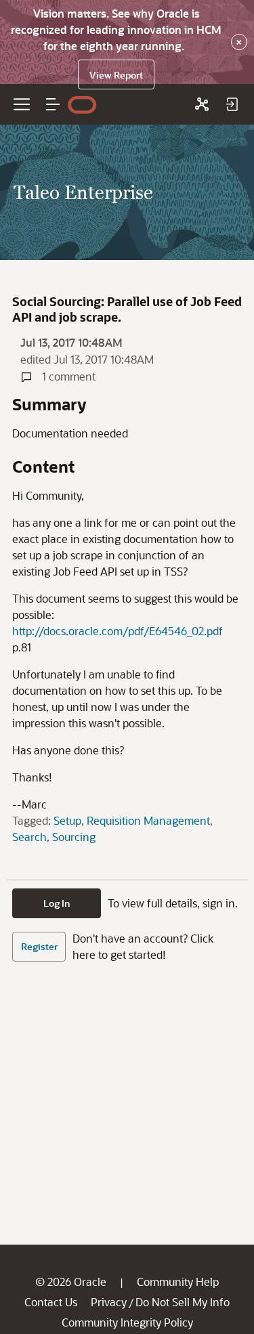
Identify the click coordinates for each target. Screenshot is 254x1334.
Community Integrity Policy (127, 1322)
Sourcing (74, 837)
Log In (56, 903)
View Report (116, 74)
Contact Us (50, 1302)
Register (39, 946)
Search (29, 837)
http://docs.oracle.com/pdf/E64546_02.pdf (117, 631)
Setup (67, 820)
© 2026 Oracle (70, 1281)
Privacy (109, 1302)
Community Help (178, 1281)
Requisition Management (148, 820)
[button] (53, 104)
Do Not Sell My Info (182, 1302)
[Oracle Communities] (202, 104)
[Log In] (232, 104)
